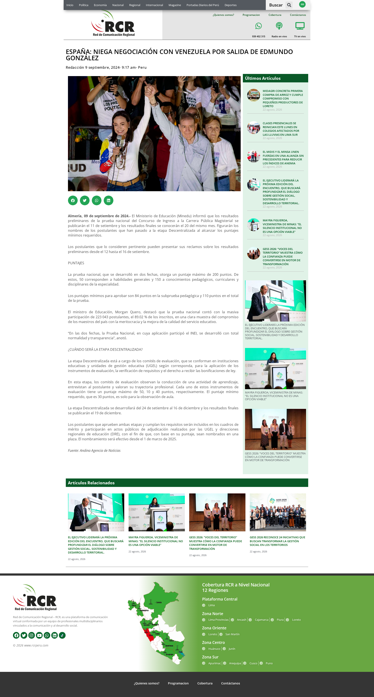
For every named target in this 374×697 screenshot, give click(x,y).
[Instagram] (31, 635)
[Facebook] (16, 635)
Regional (134, 5)
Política (83, 5)
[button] (289, 5)
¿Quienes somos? (223, 15)
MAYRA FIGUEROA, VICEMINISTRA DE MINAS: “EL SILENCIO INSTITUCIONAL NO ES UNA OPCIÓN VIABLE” (282, 226)
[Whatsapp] (47, 635)
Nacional (118, 5)
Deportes (231, 5)
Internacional (154, 5)
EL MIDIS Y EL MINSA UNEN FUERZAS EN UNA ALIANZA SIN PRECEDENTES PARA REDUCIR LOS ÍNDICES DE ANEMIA (283, 157)
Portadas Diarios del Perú (203, 5)
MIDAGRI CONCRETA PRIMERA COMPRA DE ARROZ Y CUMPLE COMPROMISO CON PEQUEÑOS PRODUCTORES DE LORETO (283, 98)
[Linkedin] (54, 635)
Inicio (69, 5)
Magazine (175, 5)
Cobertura (275, 15)
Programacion (251, 15)
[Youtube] (39, 635)
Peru (142, 67)
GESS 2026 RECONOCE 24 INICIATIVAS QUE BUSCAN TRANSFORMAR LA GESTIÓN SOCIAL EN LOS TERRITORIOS (277, 541)
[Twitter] (24, 635)
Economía (100, 5)
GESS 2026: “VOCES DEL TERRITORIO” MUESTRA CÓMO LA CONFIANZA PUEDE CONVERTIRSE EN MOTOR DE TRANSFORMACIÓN (283, 256)
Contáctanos (298, 15)
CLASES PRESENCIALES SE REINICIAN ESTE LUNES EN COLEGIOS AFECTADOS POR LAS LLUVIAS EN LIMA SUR (281, 129)
